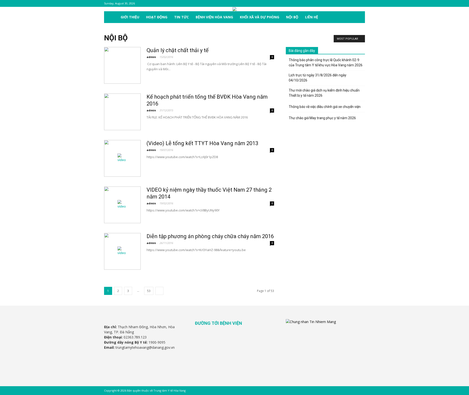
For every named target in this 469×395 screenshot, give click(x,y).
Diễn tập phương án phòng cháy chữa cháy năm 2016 (210, 236)
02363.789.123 (135, 337)
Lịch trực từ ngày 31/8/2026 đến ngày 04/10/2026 (317, 77)
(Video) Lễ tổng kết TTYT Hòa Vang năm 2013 (202, 143)
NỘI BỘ (292, 17)
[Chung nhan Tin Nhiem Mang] (311, 321)
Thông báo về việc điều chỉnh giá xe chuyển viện (325, 107)
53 (148, 291)
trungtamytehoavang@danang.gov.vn (145, 347)
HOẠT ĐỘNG (156, 17)
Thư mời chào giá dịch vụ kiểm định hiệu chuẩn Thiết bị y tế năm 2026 (324, 92)
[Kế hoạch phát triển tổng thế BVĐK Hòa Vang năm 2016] (122, 111)
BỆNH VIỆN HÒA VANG (214, 17)
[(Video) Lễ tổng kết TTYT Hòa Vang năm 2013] (122, 158)
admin (151, 57)
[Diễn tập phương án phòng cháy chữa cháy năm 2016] (122, 251)
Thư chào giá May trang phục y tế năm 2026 (322, 118)
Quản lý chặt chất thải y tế (178, 50)
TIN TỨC (181, 17)
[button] (359, 17)
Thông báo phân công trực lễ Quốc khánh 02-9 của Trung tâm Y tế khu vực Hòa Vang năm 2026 (325, 62)
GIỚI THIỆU (130, 17)
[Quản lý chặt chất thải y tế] (122, 65)
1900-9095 (157, 342)
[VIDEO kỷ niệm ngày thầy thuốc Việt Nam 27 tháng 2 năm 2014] (122, 204)
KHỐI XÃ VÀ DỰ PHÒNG (259, 17)
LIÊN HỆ (311, 17)
